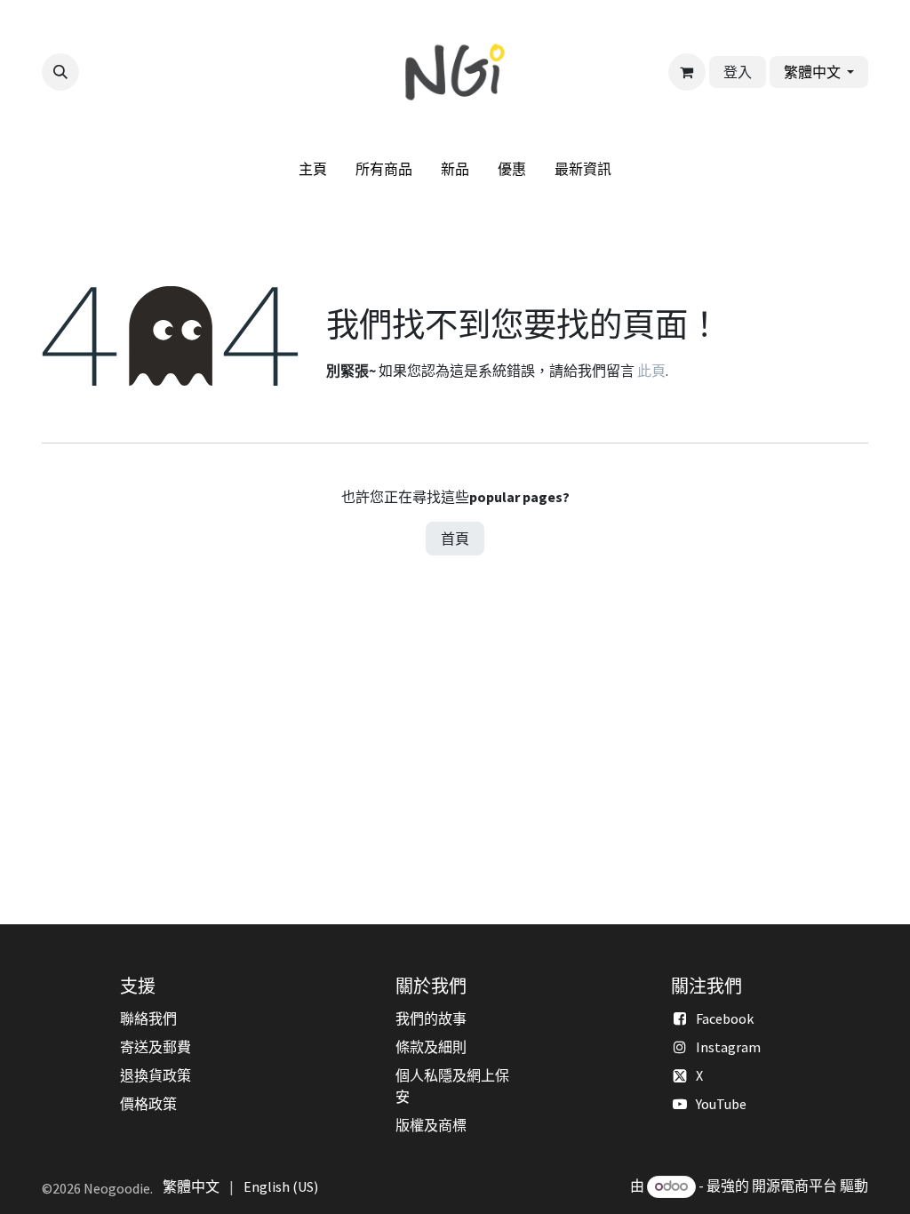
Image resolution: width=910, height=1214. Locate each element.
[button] (60, 72)
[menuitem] (312, 169)
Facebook (725, 1018)
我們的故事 (431, 1018)
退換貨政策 (155, 1075)
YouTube (721, 1104)
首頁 (455, 538)
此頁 (651, 370)
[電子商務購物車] (687, 72)
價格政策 (148, 1104)
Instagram (728, 1047)
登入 (737, 72)
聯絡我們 (148, 1018)
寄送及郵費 (155, 1047)
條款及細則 (431, 1047)
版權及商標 (431, 1125)
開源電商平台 (794, 1185)
